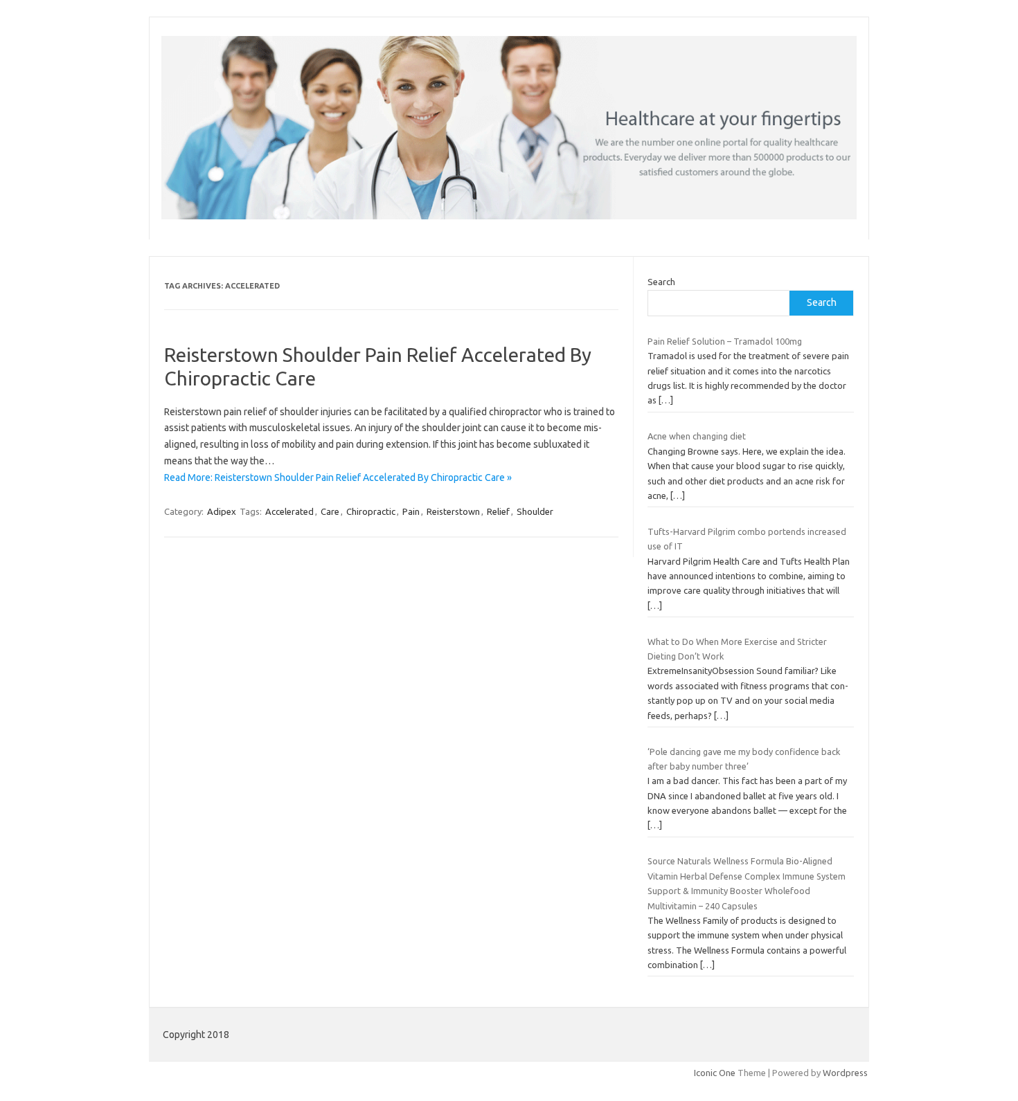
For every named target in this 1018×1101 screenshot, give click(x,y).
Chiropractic (370, 511)
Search (661, 281)
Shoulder (535, 511)
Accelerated (289, 511)
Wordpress (845, 1072)
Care (330, 511)
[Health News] (509, 215)
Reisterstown (453, 511)
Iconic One (714, 1072)
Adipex (221, 511)
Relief (498, 511)
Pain (411, 511)
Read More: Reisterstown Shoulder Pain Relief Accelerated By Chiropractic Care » (338, 477)
